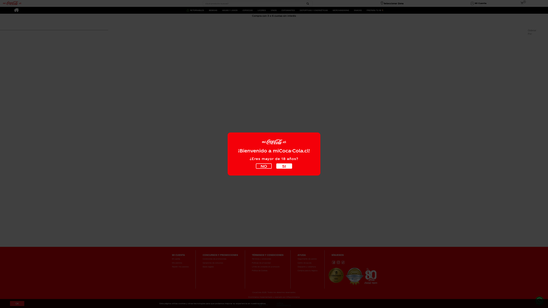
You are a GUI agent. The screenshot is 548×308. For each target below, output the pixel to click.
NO (264, 166)
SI (284, 166)
